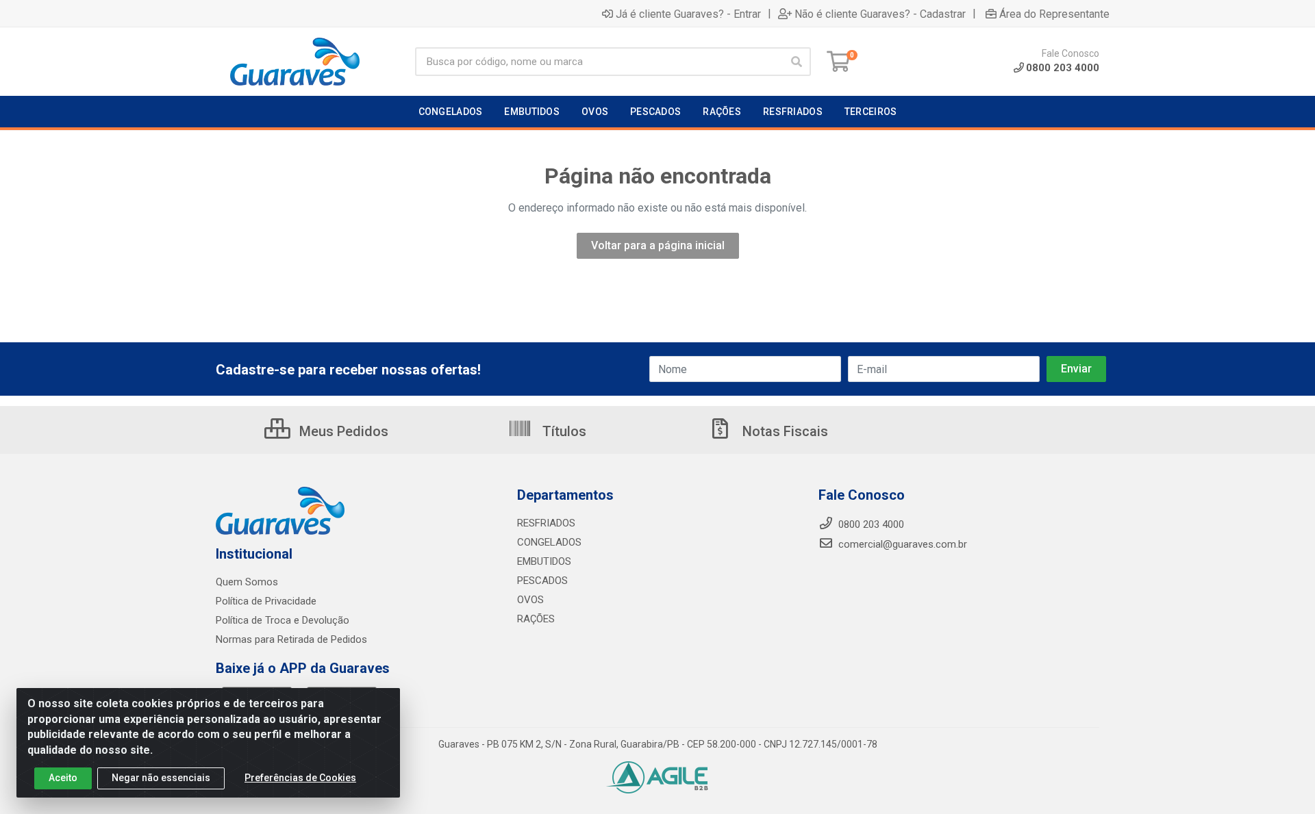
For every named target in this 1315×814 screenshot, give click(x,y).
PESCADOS (542, 580)
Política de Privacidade (266, 601)
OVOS (530, 600)
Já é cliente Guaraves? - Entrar (688, 13)
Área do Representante (1054, 13)
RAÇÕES (536, 619)
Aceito (63, 777)
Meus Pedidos (342, 431)
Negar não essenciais (161, 777)
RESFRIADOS (546, 523)
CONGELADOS (549, 542)
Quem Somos (247, 582)
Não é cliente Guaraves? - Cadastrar (880, 13)
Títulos (562, 431)
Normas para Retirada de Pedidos (291, 639)
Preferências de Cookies (300, 777)
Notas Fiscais (783, 431)
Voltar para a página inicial (658, 245)
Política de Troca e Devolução (282, 620)
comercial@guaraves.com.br (901, 544)
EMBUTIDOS (544, 561)
